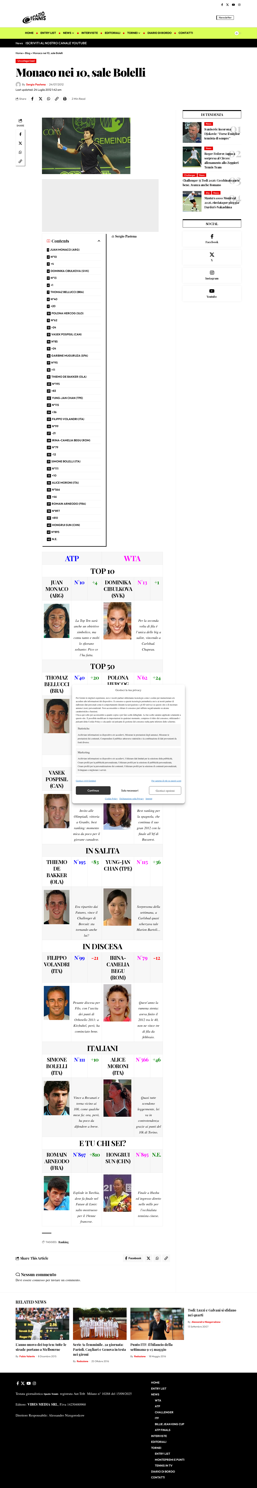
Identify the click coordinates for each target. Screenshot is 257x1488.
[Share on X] (40, 99)
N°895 (55, 532)
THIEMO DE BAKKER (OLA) (69, 376)
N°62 (54, 320)
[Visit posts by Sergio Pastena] (18, 84)
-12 (54, 454)
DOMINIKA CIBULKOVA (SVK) (70, 271)
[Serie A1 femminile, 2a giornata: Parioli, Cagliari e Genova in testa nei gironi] (100, 1324)
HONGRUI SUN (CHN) (66, 525)
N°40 (54, 299)
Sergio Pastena (36, 84)
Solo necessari (129, 790)
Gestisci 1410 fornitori (86, 780)
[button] (238, 17)
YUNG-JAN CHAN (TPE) (67, 398)
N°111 (55, 468)
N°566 (56, 489)
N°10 (54, 257)
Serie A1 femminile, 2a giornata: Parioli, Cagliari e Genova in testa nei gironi (99, 1349)
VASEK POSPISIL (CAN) (66, 334)
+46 (54, 497)
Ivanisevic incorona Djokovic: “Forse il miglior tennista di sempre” (222, 133)
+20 (53, 306)
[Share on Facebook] (32, 99)
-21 (54, 433)
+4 (52, 264)
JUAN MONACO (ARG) (65, 249)
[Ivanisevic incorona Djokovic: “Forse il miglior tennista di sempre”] (192, 132)
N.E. (54, 539)
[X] (227, 5)
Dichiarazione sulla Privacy (131, 798)
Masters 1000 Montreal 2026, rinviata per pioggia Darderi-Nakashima (221, 202)
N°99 (55, 426)
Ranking (63, 1242)
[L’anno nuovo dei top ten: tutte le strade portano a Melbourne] (42, 1324)
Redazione (82, 1361)
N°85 (54, 341)
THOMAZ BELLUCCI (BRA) (67, 292)
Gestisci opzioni (165, 790)
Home (19, 53)
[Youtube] (212, 293)
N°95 (54, 362)
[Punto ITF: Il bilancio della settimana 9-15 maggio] (157, 1324)
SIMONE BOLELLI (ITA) (66, 461)
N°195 (56, 384)
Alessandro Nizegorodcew (206, 1321)
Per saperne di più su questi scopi (166, 780)
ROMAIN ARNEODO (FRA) (69, 503)
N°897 (56, 511)
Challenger (189, 175)
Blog (27, 53)
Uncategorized (26, 60)
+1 (52, 285)
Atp (208, 192)
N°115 (55, 405)
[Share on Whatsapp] (48, 99)
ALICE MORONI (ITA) (65, 482)
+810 (55, 518)
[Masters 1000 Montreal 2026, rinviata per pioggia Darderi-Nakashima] (192, 201)
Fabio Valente (27, 1356)
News (208, 123)
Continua (93, 790)
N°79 (55, 447)
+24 (53, 327)
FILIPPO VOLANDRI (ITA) (68, 419)
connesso (38, 1280)
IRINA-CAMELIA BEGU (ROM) (71, 440)
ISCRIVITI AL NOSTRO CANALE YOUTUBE (56, 43)
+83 (53, 391)
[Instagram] (239, 5)
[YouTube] (233, 5)
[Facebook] (222, 5)
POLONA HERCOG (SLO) (68, 313)
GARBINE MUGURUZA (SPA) (69, 355)
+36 (54, 412)
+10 (54, 475)
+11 (53, 369)
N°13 (53, 278)
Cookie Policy (111, 798)
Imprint (149, 798)
